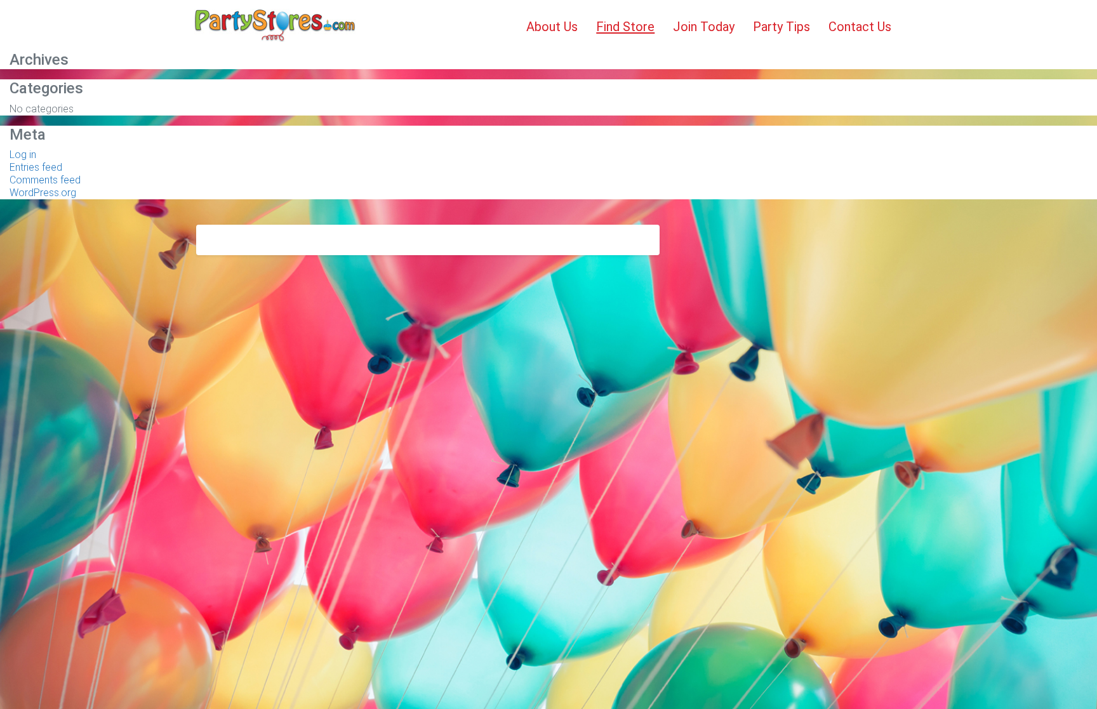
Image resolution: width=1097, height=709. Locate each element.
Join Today (704, 26)
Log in (23, 155)
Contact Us (859, 26)
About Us (552, 26)
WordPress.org (43, 193)
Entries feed (36, 167)
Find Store (625, 26)
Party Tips (781, 26)
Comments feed (45, 180)
